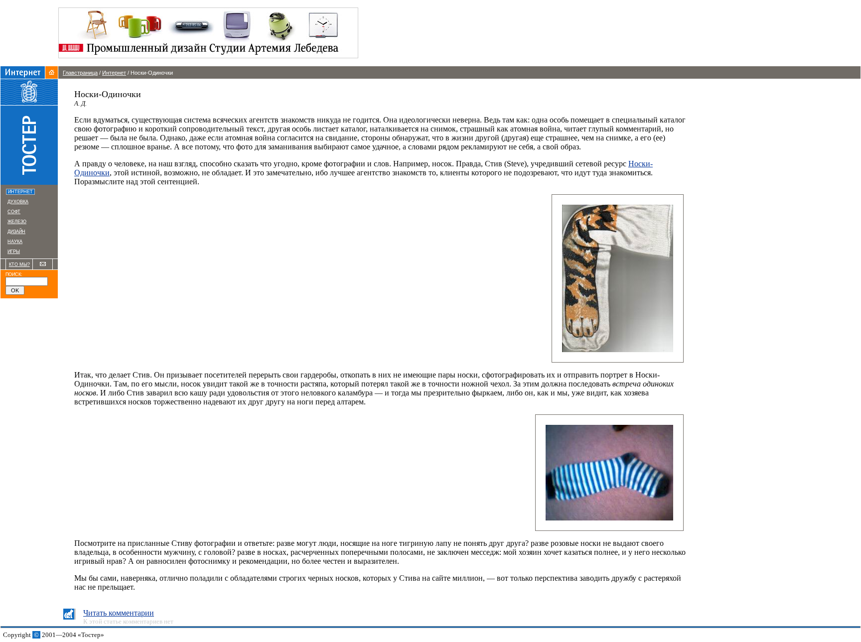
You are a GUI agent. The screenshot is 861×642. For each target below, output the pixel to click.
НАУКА (14, 241)
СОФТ (13, 211)
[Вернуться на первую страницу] (51, 76)
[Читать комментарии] (68, 617)
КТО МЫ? (19, 264)
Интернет (114, 73)
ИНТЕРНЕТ (21, 191)
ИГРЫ (13, 251)
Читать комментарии (118, 613)
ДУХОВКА (17, 201)
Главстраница (80, 73)
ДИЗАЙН (16, 231)
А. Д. (80, 103)
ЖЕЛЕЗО (16, 221)
